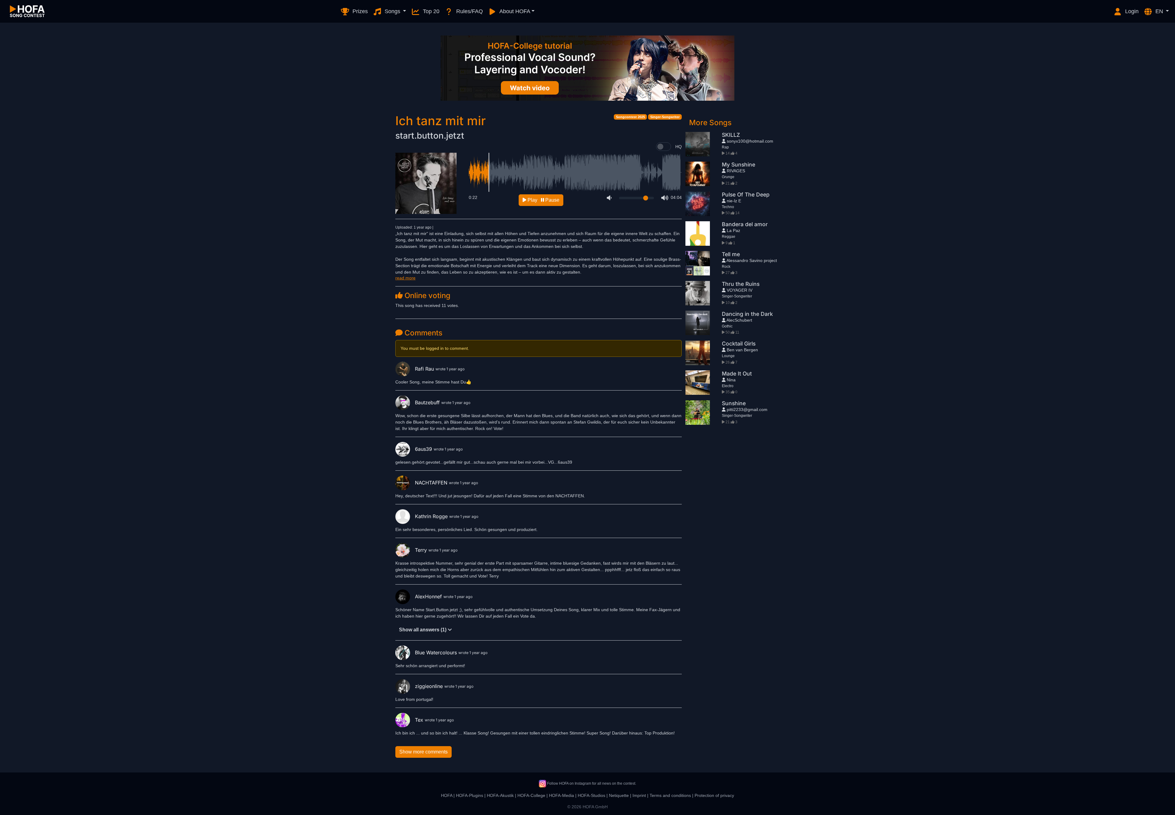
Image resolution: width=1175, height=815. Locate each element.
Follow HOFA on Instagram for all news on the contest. (591, 783)
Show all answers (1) (423, 629)
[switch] (663, 146)
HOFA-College (531, 795)
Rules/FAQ (469, 11)
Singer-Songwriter (665, 117)
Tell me (731, 254)
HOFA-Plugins (469, 795)
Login (1131, 11)
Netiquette (619, 795)
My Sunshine (738, 164)
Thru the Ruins (740, 284)
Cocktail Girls (738, 343)
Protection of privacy (714, 795)
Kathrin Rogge (432, 516)
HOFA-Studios (591, 795)
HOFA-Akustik (500, 795)
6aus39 (424, 449)
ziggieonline (429, 686)
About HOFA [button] (514, 11)
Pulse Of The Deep (746, 194)
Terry (421, 550)
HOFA (446, 795)
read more (405, 277)
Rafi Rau (425, 369)
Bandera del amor (745, 224)
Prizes (359, 11)
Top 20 (430, 11)
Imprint (639, 795)
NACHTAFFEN (432, 483)
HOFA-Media (561, 795)
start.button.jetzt (429, 135)
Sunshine (734, 403)
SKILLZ (731, 135)
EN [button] (1159, 11)
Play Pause (542, 200)
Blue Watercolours (436, 652)
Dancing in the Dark (747, 314)
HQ (678, 146)
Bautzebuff (428, 402)
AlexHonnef (429, 596)
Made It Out (737, 373)
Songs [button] (392, 11)
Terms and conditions (670, 795)
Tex (420, 720)
